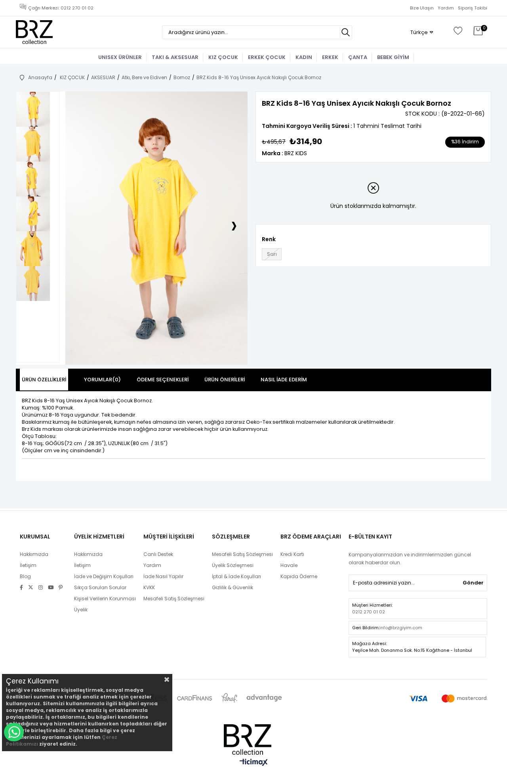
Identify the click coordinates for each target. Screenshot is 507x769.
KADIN (303, 57)
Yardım (446, 8)
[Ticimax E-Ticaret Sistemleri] (254, 763)
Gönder (473, 582)
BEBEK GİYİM (393, 57)
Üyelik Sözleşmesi (233, 565)
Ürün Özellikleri (44, 379)
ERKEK (330, 57)
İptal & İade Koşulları (236, 576)
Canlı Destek (158, 554)
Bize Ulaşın (422, 8)
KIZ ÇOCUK (223, 57)
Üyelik (81, 609)
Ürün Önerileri (224, 379)
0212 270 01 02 (368, 612)
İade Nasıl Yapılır (163, 576)
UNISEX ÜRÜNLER (120, 57)
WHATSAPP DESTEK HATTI (14, 732)
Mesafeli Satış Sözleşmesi (173, 598)
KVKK (149, 587)
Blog (25, 576)
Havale (288, 565)
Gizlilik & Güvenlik (232, 587)
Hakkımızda (34, 554)
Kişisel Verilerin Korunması (105, 598)
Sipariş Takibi (472, 8)
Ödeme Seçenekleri (163, 379)
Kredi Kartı (292, 554)
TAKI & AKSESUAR (175, 57)
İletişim (28, 565)
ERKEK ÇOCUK (267, 57)
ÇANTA (357, 57)
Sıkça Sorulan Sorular (100, 587)
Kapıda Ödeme (298, 576)
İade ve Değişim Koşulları (103, 576)
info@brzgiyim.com (400, 627)
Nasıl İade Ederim (284, 379)
